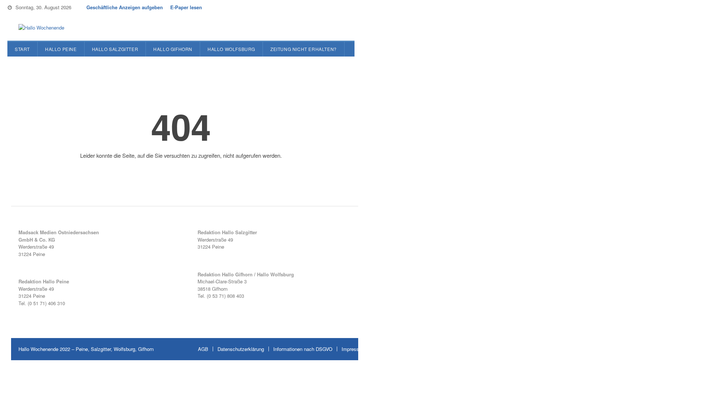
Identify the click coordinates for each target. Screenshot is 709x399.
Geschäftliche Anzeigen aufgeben (124, 7)
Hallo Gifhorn (172, 49)
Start (22, 49)
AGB (203, 349)
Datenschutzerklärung (241, 349)
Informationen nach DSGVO (302, 349)
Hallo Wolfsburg (231, 49)
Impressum (354, 349)
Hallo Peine (61, 49)
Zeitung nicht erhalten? (303, 49)
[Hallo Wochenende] (38, 27)
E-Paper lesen (186, 7)
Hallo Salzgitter (115, 49)
